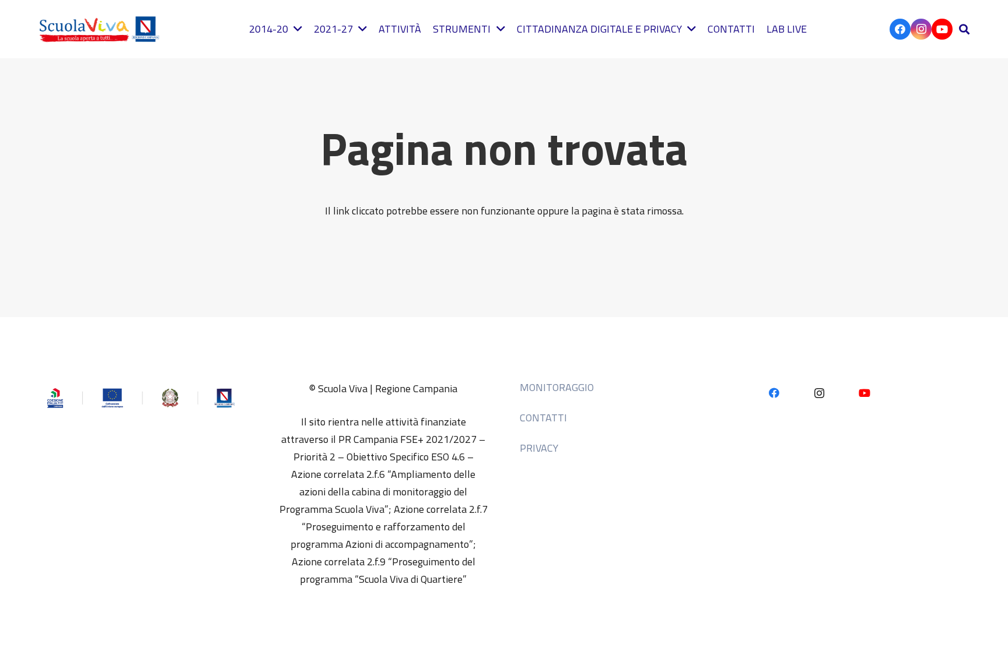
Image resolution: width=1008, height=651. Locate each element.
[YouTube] (942, 29)
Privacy (539, 448)
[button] (964, 29)
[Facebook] (900, 29)
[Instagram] (921, 29)
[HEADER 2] (101, 29)
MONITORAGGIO (557, 387)
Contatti (543, 417)
